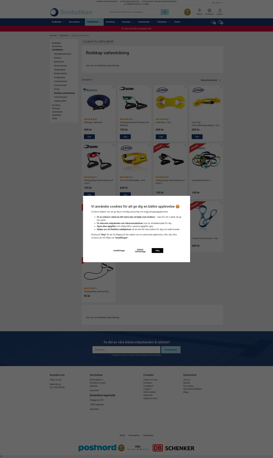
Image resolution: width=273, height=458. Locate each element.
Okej (157, 250)
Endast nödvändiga (140, 250)
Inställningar (119, 250)
